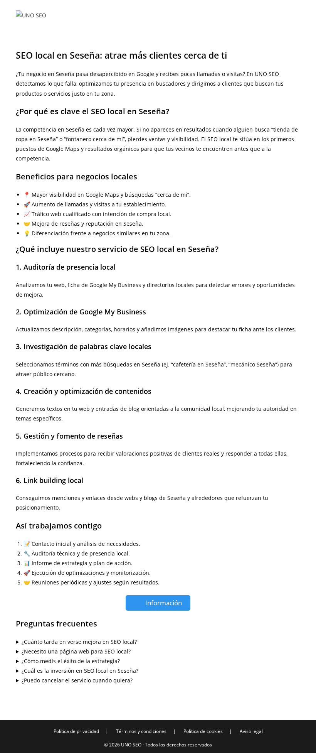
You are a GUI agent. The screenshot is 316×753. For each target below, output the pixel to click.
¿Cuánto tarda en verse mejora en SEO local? (79, 641)
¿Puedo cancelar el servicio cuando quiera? (77, 680)
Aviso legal (251, 731)
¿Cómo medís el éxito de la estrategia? (71, 661)
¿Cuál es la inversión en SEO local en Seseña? (80, 670)
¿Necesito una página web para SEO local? (76, 651)
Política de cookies (203, 731)
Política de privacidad (76, 731)
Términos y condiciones (141, 731)
